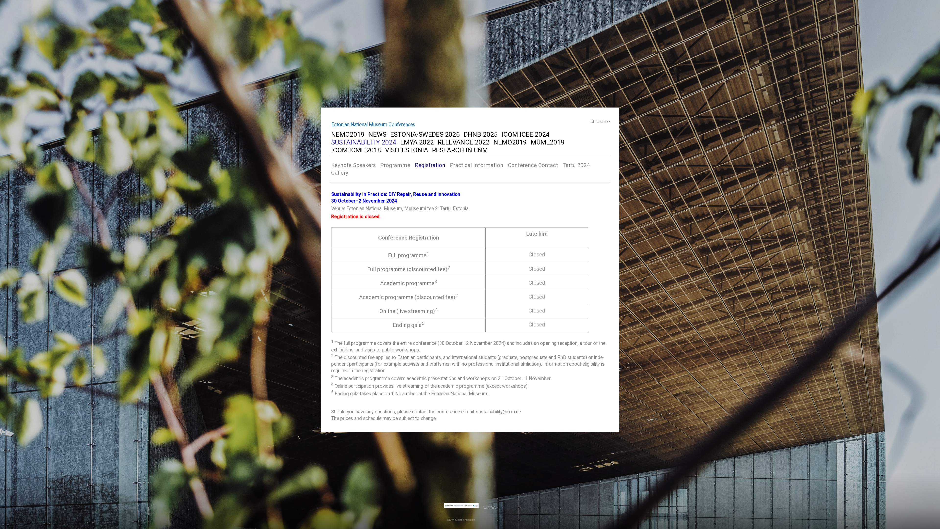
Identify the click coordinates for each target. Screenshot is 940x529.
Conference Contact (533, 165)
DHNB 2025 (481, 134)
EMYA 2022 (417, 142)
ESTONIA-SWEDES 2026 (425, 134)
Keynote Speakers (353, 165)
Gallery (339, 172)
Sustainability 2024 (363, 142)
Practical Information (476, 165)
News (377, 134)
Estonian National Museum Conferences (373, 124)
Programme (395, 165)
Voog (489, 507)
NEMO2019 (347, 134)
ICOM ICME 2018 (356, 150)
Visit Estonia (406, 150)
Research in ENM (460, 150)
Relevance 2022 (464, 142)
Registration (430, 165)
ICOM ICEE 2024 (526, 134)
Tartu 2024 (576, 165)
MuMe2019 (547, 142)
